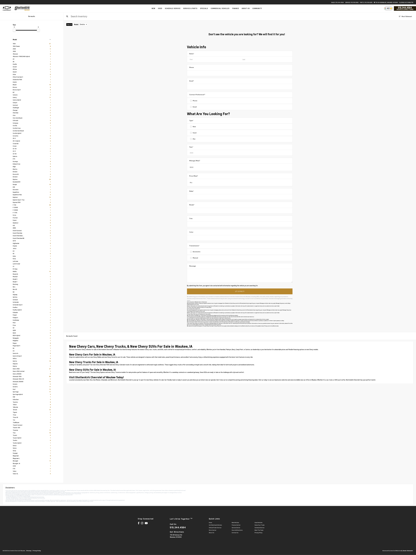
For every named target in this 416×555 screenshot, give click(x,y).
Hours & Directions (405, 9)
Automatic (196, 252)
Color (191, 232)
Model (191, 205)
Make (191, 191)
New (194, 127)
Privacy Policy (208, 307)
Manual (195, 258)
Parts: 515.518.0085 (366, 2)
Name (191, 54)
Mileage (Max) (194, 161)
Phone (191, 67)
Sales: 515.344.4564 (337, 2)
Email (191, 81)
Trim (191, 218)
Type (191, 121)
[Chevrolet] (7, 8)
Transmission (194, 246)
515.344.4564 (405, 7)
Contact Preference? (197, 95)
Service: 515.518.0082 (352, 2)
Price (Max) (193, 176)
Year (191, 147)
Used (194, 133)
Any (194, 139)
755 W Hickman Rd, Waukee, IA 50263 (386, 2)
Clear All (69, 24)
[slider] (14, 30)
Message (192, 266)
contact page (195, 324)
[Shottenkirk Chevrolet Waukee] (22, 8)
